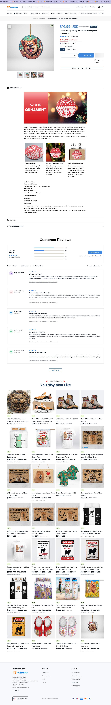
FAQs (43, 679)
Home (35, 18)
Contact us (45, 672)
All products (41, 18)
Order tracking (46, 676)
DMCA (44, 682)
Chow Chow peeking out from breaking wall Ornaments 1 (43, 282)
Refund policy (76, 685)
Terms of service (76, 676)
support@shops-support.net (20, 687)
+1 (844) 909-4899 (18, 685)
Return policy (75, 682)
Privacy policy (76, 672)
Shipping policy (76, 679)
